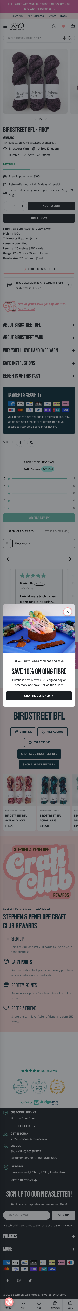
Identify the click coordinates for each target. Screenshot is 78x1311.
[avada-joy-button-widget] (9, 1301)
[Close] (67, 611)
